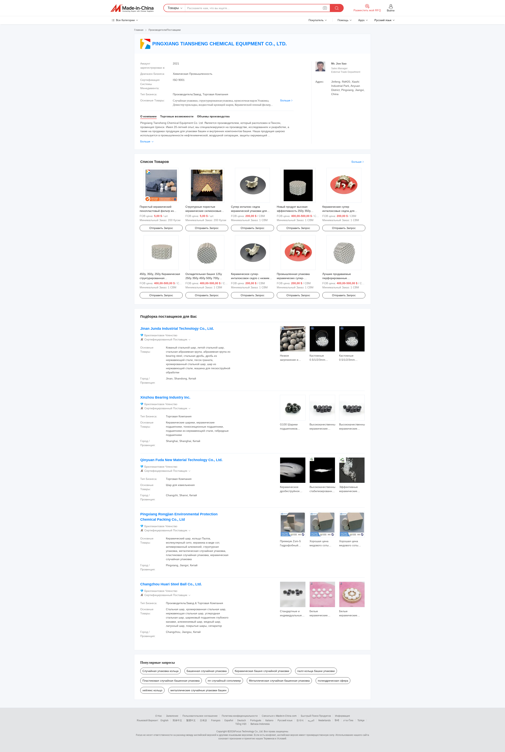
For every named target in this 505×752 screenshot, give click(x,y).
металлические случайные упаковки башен (198, 690)
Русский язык (285, 720)
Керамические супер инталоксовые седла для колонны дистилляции (338, 211)
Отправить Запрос (161, 228)
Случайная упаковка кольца (160, 671)
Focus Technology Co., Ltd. (249, 731)
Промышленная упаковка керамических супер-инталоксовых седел (293, 278)
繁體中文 (191, 720)
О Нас (158, 715)
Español (228, 720)
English (164, 720)
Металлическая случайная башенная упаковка (279, 680)
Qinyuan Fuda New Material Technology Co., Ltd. (181, 460)
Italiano (269, 720)
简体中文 (177, 720)
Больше (285, 100)
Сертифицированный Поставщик (167, 339)
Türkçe (360, 720)
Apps (361, 20)
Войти (391, 10)
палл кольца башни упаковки (316, 671)
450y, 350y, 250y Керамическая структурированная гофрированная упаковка (160, 278)
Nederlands (324, 720)
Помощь (343, 20)
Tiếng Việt (240, 723)
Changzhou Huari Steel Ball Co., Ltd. (171, 584)
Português (255, 720)
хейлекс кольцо (152, 690)
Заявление (172, 715)
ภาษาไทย (348, 720)
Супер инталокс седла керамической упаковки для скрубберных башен (249, 211)
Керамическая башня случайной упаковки (262, 671)
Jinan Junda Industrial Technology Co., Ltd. (177, 329)
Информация (342, 715)
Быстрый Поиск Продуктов (316, 715)
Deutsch (241, 720)
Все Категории (125, 20)
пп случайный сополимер (224, 680)
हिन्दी (337, 720)
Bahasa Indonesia (260, 723)
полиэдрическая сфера (333, 680)
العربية (311, 720)
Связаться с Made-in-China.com (279, 715)
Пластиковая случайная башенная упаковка (171, 680)
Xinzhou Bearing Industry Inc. (165, 397)
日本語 (203, 720)
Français (215, 720)
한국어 (300, 720)
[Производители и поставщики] (131, 8)
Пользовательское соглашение (200, 715)
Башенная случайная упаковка (207, 671)
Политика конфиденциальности (240, 715)
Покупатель (316, 20)
